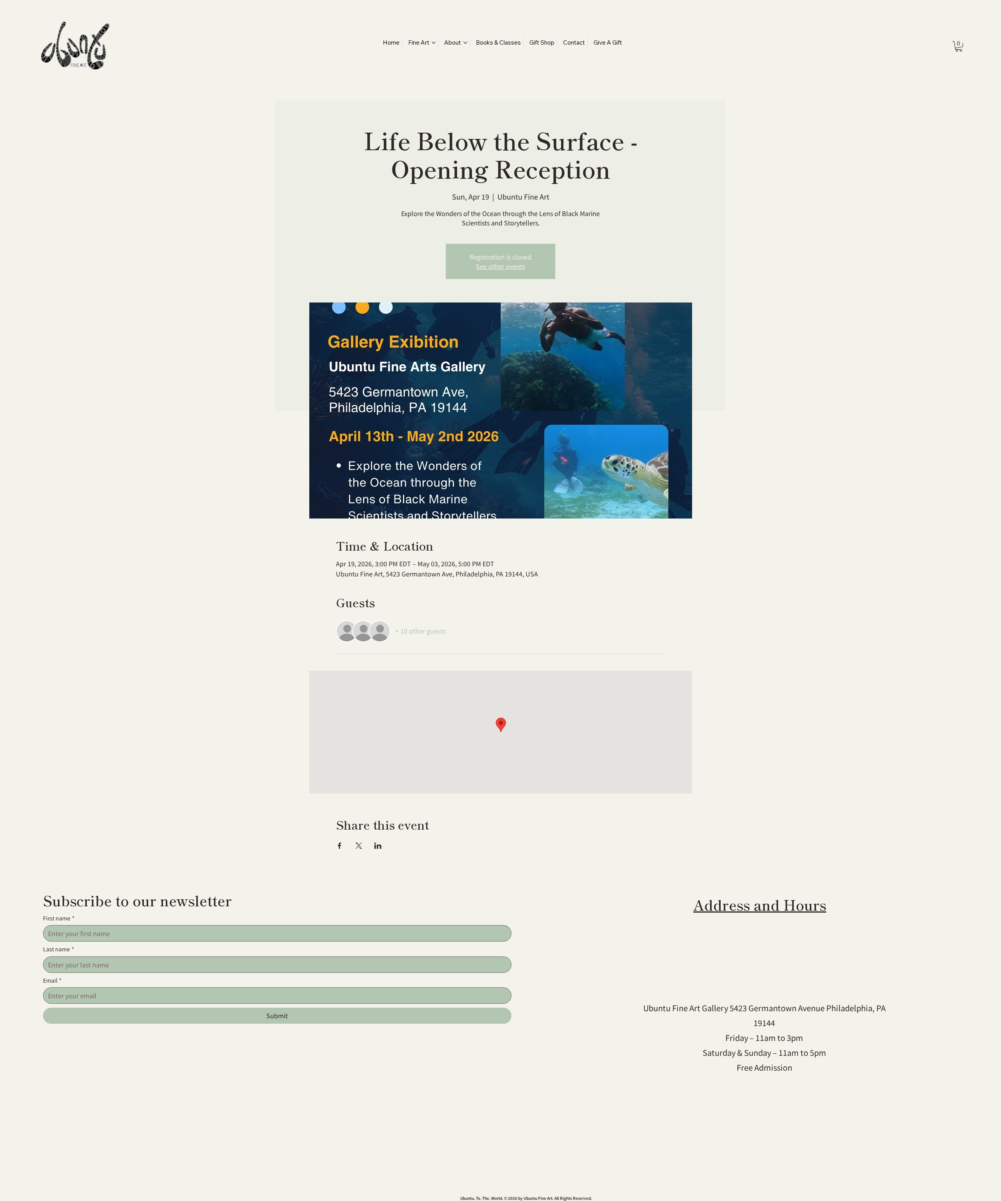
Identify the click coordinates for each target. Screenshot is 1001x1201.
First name (59, 918)
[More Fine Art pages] (434, 43)
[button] (959, 46)
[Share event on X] (358, 846)
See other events (500, 266)
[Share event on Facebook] (339, 846)
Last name (58, 949)
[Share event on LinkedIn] (378, 846)
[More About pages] (465, 43)
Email (52, 980)
